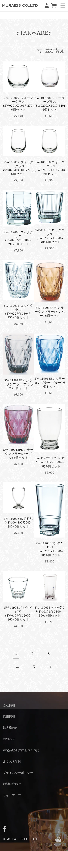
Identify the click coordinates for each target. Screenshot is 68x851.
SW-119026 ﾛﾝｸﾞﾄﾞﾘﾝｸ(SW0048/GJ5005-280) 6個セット (18, 522)
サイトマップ (12, 795)
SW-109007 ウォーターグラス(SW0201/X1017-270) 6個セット (18, 103)
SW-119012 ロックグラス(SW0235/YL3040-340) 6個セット (50, 236)
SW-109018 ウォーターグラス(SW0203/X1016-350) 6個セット (50, 168)
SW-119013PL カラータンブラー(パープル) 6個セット (18, 453)
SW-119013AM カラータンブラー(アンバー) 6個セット (50, 311)
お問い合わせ (12, 783)
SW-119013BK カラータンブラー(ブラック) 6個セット (18, 384)
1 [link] (16, 653)
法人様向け (10, 727)
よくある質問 (12, 761)
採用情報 (9, 716)
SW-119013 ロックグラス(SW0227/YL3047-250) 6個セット (18, 311)
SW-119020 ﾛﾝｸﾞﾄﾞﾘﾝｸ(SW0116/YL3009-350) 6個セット (50, 462)
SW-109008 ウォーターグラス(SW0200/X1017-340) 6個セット (50, 103)
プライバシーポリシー (18, 772)
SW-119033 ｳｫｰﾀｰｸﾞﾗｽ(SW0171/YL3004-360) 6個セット (50, 611)
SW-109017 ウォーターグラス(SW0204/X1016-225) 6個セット (18, 168)
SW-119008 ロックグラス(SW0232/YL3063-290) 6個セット (18, 238)
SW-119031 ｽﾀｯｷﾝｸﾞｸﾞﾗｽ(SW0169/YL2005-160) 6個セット (18, 613)
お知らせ (9, 739)
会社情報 (9, 705)
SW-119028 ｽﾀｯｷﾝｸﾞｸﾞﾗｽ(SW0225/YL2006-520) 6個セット (50, 549)
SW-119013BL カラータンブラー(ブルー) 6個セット (49, 382)
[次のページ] (50, 666)
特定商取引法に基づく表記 (21, 750)
